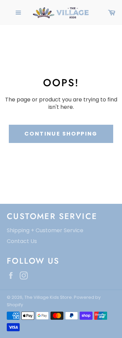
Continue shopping (61, 134)
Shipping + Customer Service (45, 230)
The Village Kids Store (48, 297)
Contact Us (22, 241)
